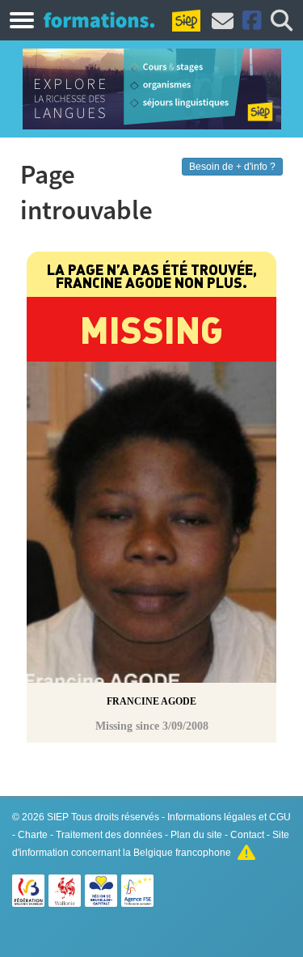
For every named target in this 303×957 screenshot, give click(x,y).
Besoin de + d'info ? (232, 166)
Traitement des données (109, 835)
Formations (99, 19)
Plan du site (196, 835)
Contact (247, 835)
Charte (33, 835)
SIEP (58, 817)
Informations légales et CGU (229, 817)
